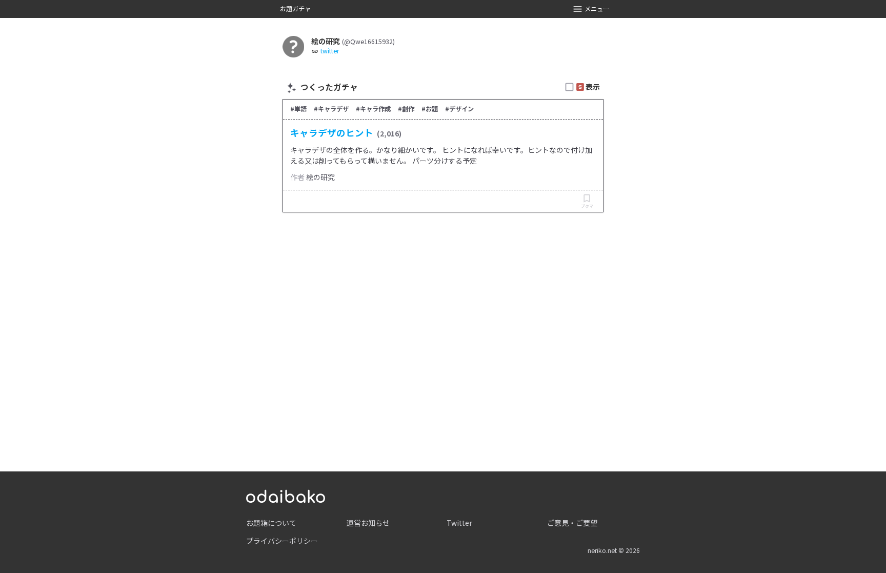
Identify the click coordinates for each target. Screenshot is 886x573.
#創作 (406, 108)
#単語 (298, 108)
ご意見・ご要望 (572, 523)
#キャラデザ (331, 108)
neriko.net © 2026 (614, 550)
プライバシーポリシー (282, 541)
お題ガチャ (295, 8)
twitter (329, 51)
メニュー (597, 8)
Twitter (459, 523)
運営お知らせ (368, 523)
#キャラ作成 (373, 108)
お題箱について (271, 523)
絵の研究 (320, 177)
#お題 (429, 108)
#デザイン (459, 108)
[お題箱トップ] (285, 495)
